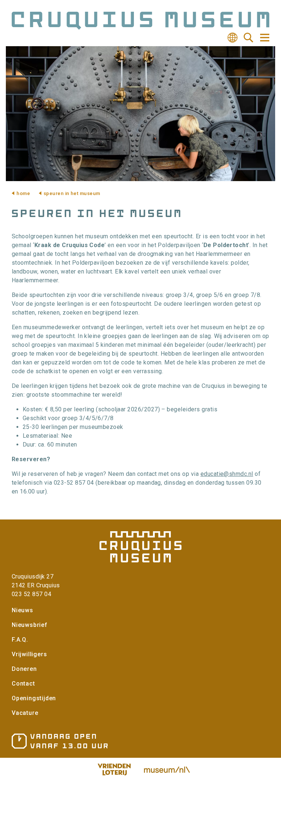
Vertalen (232, 38)
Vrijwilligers (29, 654)
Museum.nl (166, 769)
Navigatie (264, 37)
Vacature (25, 712)
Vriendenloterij (114, 769)
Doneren (24, 668)
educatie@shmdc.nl (227, 473)
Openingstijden (34, 698)
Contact (23, 683)
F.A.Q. (20, 639)
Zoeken (248, 38)
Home (23, 193)
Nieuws (22, 610)
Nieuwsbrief (30, 624)
